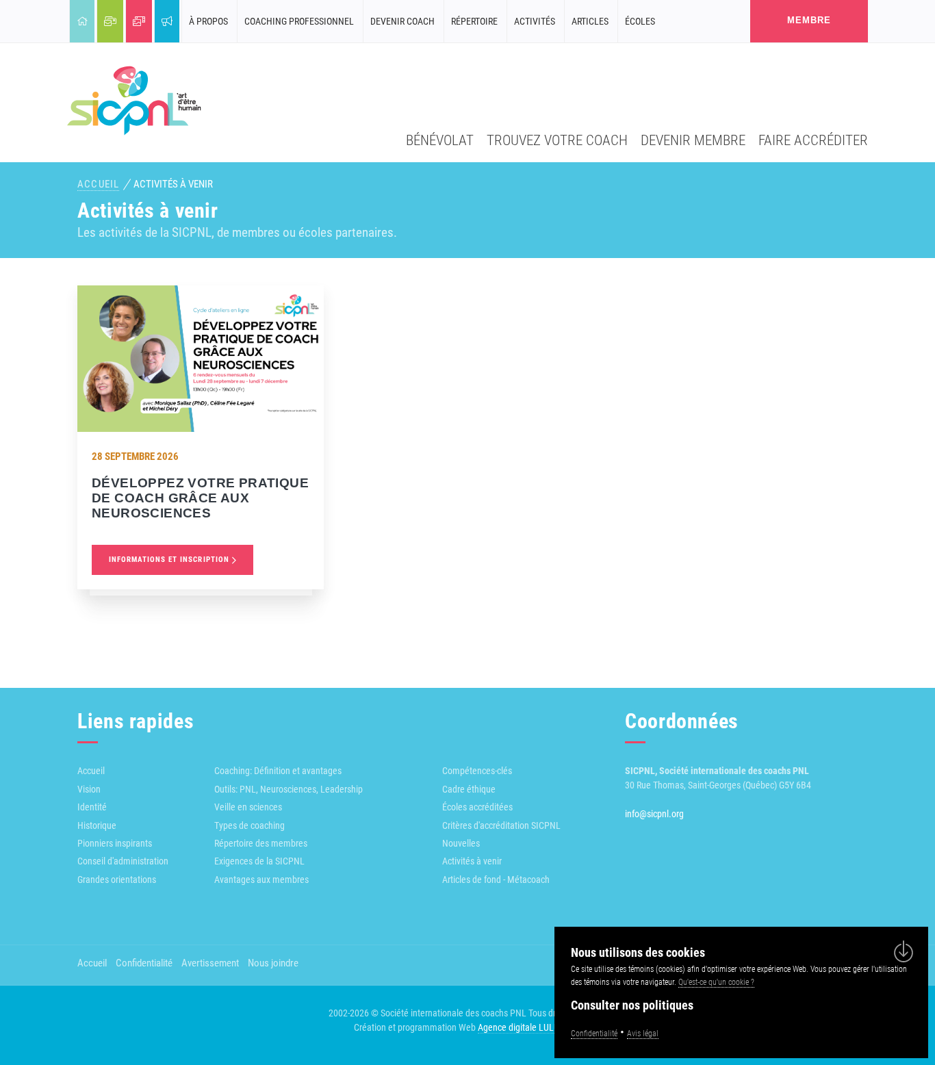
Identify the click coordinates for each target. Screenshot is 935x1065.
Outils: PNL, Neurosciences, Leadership (288, 789)
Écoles (640, 21)
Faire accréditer (813, 140)
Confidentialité (144, 963)
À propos (208, 21)
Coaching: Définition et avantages (278, 770)
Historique (96, 825)
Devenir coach (402, 21)
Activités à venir (472, 861)
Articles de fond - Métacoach (496, 879)
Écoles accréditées (477, 806)
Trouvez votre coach (557, 140)
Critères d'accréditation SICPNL (501, 825)
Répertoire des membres (260, 843)
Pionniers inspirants (114, 843)
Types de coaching (249, 825)
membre (809, 20)
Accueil (98, 184)
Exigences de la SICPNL (259, 861)
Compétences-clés (477, 770)
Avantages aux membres (261, 879)
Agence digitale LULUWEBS (530, 1027)
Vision (89, 789)
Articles (590, 21)
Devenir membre (693, 140)
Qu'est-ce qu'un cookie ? (716, 982)
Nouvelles (461, 843)
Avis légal (642, 1033)
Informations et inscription (170, 559)
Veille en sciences (248, 806)
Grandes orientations (116, 879)
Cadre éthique (469, 789)
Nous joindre (273, 963)
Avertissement (210, 963)
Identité (92, 806)
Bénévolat (440, 140)
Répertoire (474, 21)
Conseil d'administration (122, 861)
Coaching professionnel (299, 21)
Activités (534, 21)
